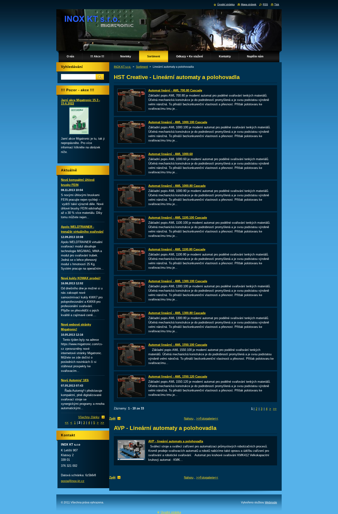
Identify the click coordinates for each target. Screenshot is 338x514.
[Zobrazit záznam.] (131, 110)
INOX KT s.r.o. (122, 66)
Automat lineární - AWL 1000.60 (170, 154)
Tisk (276, 4)
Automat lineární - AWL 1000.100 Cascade (177, 122)
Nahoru (188, 418)
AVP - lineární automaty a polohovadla (175, 441)
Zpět (112, 418)
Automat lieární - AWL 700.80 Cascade (175, 90)
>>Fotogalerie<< (207, 418)
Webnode (271, 502)
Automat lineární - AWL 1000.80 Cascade (177, 186)
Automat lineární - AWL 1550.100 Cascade (177, 345)
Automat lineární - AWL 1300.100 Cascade (177, 281)
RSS (265, 4)
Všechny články (89, 417)
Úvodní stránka (226, 4)
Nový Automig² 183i (75, 380)
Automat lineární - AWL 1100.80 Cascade (176, 249)
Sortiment (142, 66)
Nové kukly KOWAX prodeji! (80, 278)
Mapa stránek (248, 4)
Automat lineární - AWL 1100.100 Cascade (177, 217)
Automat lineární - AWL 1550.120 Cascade (177, 376)
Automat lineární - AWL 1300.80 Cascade (177, 313)
